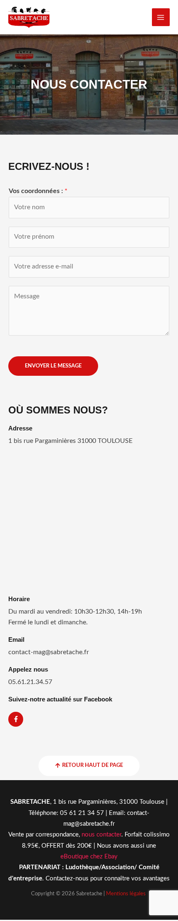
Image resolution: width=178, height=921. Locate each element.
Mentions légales (126, 894)
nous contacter (100, 835)
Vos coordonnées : (38, 191)
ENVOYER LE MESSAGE (53, 365)
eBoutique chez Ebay (89, 856)
